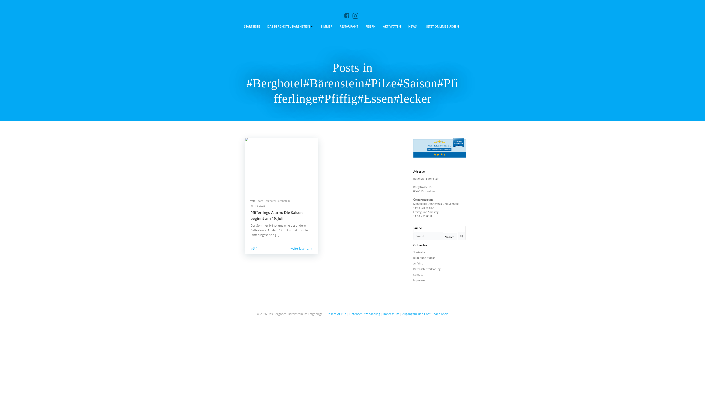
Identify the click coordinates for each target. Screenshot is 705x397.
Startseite (252, 26)
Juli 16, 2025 (257, 205)
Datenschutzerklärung (427, 269)
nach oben (440, 314)
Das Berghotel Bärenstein (288, 26)
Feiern (371, 26)
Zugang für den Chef (416, 314)
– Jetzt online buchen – (442, 26)
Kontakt (418, 274)
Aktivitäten (392, 26)
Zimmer (326, 26)
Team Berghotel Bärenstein (273, 201)
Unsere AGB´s (336, 314)
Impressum (420, 280)
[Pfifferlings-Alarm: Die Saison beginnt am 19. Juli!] (281, 165)
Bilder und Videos (424, 258)
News (412, 26)
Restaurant (349, 26)
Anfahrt (418, 263)
